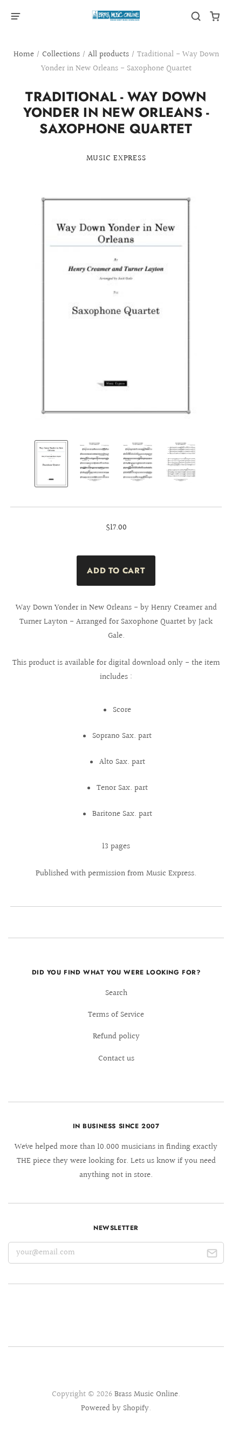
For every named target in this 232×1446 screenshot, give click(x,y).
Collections (61, 54)
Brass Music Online (146, 1394)
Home (23, 54)
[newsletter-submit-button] (211, 1255)
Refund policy (116, 1036)
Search (116, 993)
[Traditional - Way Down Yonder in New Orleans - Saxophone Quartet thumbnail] (51, 464)
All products (108, 54)
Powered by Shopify (115, 1408)
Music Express (116, 158)
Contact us (116, 1058)
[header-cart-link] (215, 16)
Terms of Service (116, 1015)
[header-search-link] (196, 16)
